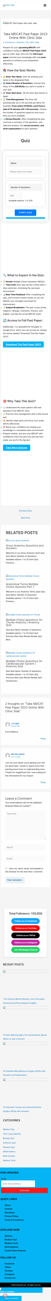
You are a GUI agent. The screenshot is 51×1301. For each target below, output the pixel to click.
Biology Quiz (8, 1138)
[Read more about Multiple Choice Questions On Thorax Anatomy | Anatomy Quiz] (23, 614)
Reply (43, 738)
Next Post (25, 518)
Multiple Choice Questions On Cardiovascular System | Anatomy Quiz (24, 663)
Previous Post (25, 511)
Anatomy (20, 42)
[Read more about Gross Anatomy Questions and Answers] (17, 540)
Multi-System (9, 1156)
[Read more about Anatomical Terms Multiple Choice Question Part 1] (25, 577)
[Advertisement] (25, 247)
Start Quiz (25, 212)
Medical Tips (8, 1129)
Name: (14, 163)
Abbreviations (9, 1151)
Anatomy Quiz (9, 1143)
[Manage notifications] (5, 1296)
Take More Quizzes (16, 447)
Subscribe (24, 1190)
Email (3, 1179)
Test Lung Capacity (12, 1134)
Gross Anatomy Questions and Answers (24, 547)
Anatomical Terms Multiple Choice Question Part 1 (22, 585)
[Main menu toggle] (45, 5)
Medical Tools (9, 1160)
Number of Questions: (21, 187)
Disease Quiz (9, 1147)
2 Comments (9, 42)
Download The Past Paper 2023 (23, 344)
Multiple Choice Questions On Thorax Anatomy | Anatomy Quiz (24, 622)
